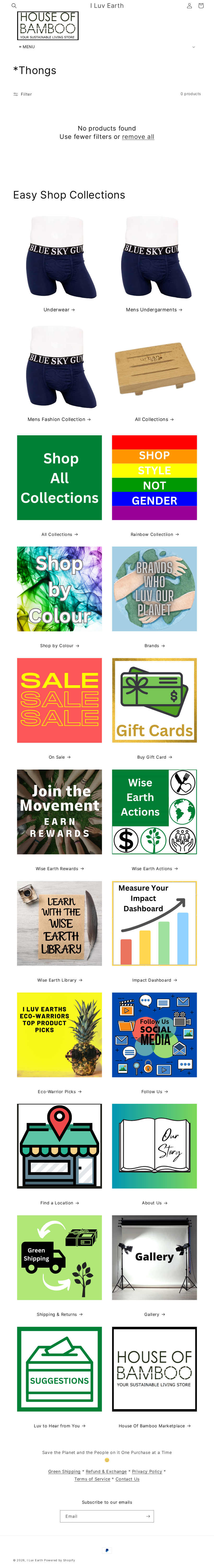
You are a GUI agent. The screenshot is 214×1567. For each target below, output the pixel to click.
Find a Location (56, 1202)
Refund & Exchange (106, 1471)
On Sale (57, 757)
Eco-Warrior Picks (57, 1091)
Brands (152, 645)
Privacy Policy (147, 1471)
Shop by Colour (56, 645)
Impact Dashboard (151, 980)
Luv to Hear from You (57, 1425)
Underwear (56, 309)
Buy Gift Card (152, 757)
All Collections (151, 419)
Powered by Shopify (59, 1560)
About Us (152, 1202)
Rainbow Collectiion (152, 534)
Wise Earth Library (57, 980)
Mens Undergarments (151, 309)
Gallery (151, 1314)
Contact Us (128, 1479)
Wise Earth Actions (152, 868)
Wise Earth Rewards (57, 868)
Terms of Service (92, 1479)
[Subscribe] (148, 1516)
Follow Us (151, 1091)
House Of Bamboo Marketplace (152, 1425)
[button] (14, 5)
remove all (138, 136)
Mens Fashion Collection (57, 419)
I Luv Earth (35, 1560)
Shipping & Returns (57, 1314)
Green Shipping (64, 1471)
